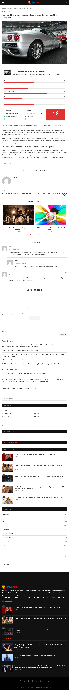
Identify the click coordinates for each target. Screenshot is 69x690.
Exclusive (35, 518)
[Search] (66, 2)
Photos (35, 549)
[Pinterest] (32, 681)
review (10, 163)
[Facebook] (20, 681)
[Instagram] (28, 681)
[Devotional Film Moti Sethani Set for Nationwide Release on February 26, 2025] (7, 500)
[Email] (48, 681)
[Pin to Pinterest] (42, 171)
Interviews (35, 529)
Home (3, 8)
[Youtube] (44, 681)
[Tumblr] (40, 681)
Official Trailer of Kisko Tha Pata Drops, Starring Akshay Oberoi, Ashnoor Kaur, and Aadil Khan (40, 466)
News (35, 545)
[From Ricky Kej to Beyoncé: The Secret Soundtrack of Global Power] (7, 657)
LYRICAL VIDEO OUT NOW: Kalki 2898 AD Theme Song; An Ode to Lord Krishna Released (38, 477)
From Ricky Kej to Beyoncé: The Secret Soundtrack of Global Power (20, 350)
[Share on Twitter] (40, 171)
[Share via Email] (44, 171)
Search (4, 331)
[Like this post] (37, 171)
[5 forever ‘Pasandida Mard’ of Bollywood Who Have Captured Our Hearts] (7, 457)
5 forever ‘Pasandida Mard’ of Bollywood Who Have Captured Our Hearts (27, 373)
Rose (10, 246)
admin (9, 17)
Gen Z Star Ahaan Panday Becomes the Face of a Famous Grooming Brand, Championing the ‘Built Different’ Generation (33, 364)
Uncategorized (35, 557)
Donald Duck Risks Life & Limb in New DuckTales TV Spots (22, 385)
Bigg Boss (35, 514)
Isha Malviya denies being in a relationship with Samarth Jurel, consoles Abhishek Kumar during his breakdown (40, 487)
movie (4, 163)
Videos (35, 560)
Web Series (35, 564)
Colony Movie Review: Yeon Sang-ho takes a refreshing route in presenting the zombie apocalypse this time (31, 360)
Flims (35, 526)
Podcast (35, 553)
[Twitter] (24, 681)
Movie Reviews (35, 537)
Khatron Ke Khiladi (35, 533)
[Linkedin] (36, 681)
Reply (65, 246)
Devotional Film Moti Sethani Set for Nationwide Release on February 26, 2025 (39, 497)
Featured (35, 522)
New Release (35, 541)
